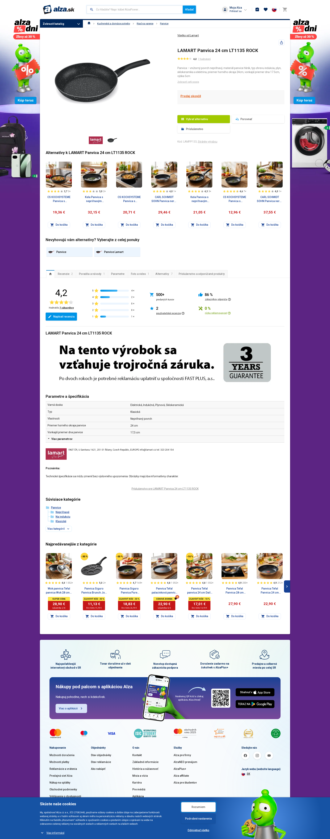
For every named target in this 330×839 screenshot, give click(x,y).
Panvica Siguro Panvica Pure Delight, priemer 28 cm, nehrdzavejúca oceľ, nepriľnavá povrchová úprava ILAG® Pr (129, 591)
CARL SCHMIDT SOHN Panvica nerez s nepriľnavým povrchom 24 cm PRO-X (270, 199)
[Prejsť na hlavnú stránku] (58, 9)
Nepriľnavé (62, 512)
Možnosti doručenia (61, 755)
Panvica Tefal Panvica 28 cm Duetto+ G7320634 (234, 591)
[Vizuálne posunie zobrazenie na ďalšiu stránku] (287, 586)
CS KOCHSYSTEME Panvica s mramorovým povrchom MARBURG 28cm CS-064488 (59, 199)
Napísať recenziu (64, 316)
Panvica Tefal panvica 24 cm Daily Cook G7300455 (199, 591)
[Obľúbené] (265, 9)
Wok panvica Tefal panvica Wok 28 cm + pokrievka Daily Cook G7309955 (59, 591)
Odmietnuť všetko (198, 830)
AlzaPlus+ (180, 768)
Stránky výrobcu (207, 141)
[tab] (50, 274)
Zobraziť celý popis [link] (188, 81)
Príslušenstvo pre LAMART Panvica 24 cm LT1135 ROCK (165, 488)
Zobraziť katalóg (53, 23)
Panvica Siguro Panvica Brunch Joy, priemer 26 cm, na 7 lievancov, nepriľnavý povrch (94, 591)
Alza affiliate (181, 775)
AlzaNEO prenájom (185, 762)
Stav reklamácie (101, 762)
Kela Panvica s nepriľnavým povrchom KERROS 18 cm (199, 199)
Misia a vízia (140, 775)
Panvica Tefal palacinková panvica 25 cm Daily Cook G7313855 (164, 591)
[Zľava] (84, 556)
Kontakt (137, 755)
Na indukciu (63, 516)
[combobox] (135, 10)
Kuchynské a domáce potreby (113, 23)
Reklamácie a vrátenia (63, 768)
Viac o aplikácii (68, 708)
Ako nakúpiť (98, 768)
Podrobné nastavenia (198, 818)
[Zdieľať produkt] (281, 42)
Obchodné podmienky (63, 789)
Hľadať (189, 9)
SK (248, 773)
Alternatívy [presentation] (163, 273)
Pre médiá (138, 789)
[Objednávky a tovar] (257, 9)
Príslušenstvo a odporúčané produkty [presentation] (202, 273)
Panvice (164, 23)
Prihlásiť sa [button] (236, 11)
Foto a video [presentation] (140, 273)
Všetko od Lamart (188, 35)
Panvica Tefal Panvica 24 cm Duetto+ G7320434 (269, 591)
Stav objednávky (101, 755)
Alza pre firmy (182, 755)
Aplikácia (138, 796)
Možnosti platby (59, 762)
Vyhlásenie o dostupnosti (65, 796)
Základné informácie (145, 762)
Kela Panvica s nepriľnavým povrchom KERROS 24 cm (94, 199)
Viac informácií (55, 832)
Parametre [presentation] (118, 273)
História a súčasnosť (145, 768)
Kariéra (137, 782)
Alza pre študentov (185, 782)
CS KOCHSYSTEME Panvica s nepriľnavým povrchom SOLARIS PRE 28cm (129, 199)
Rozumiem (198, 807)
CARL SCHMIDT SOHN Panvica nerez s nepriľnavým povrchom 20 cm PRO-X (164, 199)
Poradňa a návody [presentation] (92, 273)
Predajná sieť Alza (60, 775)
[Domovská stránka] (89, 23)
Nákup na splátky (59, 782)
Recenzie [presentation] (65, 273)
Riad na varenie (145, 23)
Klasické (61, 521)
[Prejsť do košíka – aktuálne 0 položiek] (284, 9)
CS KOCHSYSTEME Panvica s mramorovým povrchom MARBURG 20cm (234, 199)
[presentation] (50, 274)
